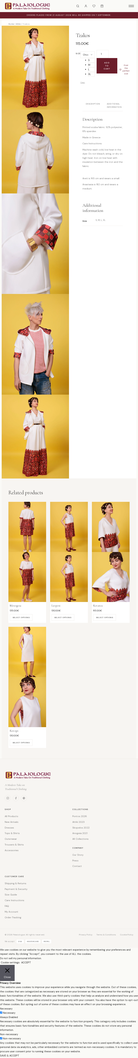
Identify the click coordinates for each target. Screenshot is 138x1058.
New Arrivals (11, 821)
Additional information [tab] (114, 105)
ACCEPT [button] (26, 962)
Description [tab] (93, 104)
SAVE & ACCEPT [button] (9, 1055)
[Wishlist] (94, 6)
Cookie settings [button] (10, 962)
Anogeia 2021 (80, 833)
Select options (21, 617)
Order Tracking (13, 917)
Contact (77, 866)
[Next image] (132, 427)
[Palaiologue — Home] (27, 6)
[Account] (86, 6)
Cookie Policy (126, 934)
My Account (11, 911)
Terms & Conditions (106, 934)
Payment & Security (16, 889)
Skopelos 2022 (81, 827)
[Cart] (102, 6)
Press (75, 860)
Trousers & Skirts (14, 844)
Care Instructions (14, 900)
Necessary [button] (6, 1008)
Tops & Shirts (12, 833)
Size (78, 53)
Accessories (12, 850)
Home (11, 24)
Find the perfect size (126, 69)
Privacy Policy (85, 934)
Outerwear (11, 838)
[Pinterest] (24, 798)
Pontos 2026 (79, 816)
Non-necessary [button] (9, 1034)
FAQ (7, 906)
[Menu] (131, 6)
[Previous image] (5, 427)
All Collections (80, 838)
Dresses (9, 827)
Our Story (77, 854)
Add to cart (107, 65)
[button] (91, 60)
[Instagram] (8, 798)
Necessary (9, 1013)
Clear (82, 82)
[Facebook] (16, 798)
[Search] (77, 6)
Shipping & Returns (15, 883)
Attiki (18, 24)
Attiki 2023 (78, 821)
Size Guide (11, 894)
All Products (11, 816)
